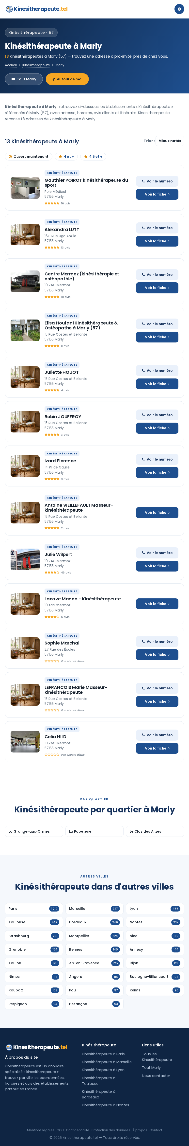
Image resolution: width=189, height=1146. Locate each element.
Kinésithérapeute (36, 65)
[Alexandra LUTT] (25, 234)
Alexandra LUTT (62, 229)
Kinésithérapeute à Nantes (105, 1105)
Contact (155, 1130)
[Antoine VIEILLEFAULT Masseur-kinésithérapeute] (25, 512)
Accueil (11, 65)
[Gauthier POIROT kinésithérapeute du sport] (25, 188)
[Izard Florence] (25, 466)
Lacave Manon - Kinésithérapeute (83, 599)
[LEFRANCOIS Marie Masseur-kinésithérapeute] (25, 695)
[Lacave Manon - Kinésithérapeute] (25, 604)
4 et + (69, 156)
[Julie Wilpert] (25, 559)
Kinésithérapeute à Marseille (107, 1061)
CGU (60, 1130)
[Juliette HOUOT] (25, 377)
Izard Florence (60, 461)
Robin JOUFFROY (63, 416)
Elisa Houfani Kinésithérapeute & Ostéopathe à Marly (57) (81, 325)
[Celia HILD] (25, 741)
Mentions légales (40, 1130)
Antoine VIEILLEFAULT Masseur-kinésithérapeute (79, 507)
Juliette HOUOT (62, 372)
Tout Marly (26, 79)
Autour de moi (69, 79)
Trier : (150, 140)
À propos (139, 1130)
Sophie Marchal (62, 643)
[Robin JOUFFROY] (25, 421)
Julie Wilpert (58, 554)
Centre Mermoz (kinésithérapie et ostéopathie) (82, 276)
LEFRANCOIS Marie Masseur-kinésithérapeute (76, 689)
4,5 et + (95, 156)
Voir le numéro (160, 181)
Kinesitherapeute (40, 9)
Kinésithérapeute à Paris (103, 1054)
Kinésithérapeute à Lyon (103, 1069)
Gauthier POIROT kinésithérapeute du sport (86, 182)
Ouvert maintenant (31, 156)
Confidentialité (77, 1130)
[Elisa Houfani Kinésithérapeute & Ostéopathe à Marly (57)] (25, 330)
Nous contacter (156, 1075)
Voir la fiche (155, 194)
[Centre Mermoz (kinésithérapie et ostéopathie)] (25, 281)
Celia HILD (55, 737)
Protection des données (111, 1130)
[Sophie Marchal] (25, 648)
